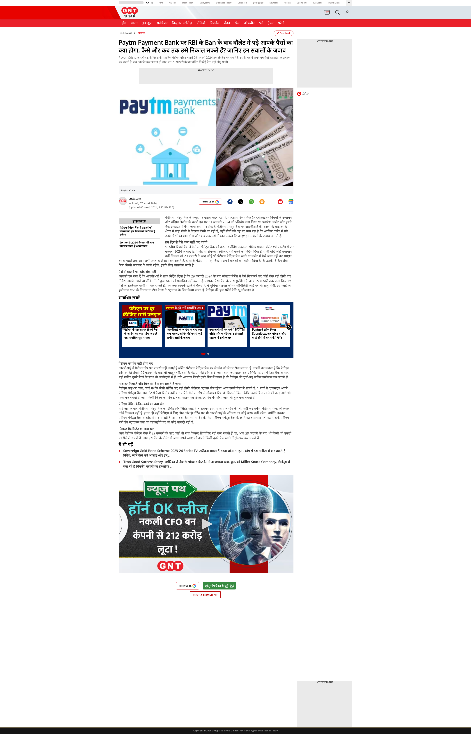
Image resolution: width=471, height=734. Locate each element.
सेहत (227, 23)
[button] (203, 354)
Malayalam (205, 3)
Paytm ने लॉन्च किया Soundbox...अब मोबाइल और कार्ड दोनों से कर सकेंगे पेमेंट (269, 333)
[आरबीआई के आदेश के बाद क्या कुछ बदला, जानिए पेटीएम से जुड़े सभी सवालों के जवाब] (185, 316)
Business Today (223, 3)
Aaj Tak (172, 3)
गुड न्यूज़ (147, 23)
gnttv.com (135, 198)
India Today (187, 3)
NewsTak (274, 3)
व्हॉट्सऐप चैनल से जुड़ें (216, 586)
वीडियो (201, 23)
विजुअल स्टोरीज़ (182, 23)
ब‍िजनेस (214, 23)
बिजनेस (141, 33)
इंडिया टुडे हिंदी (258, 3)
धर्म (261, 23)
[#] (241, 201)
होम (123, 23)
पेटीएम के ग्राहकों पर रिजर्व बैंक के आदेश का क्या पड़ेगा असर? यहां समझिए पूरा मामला (141, 333)
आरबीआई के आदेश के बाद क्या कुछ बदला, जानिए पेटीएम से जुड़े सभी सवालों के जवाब (184, 333)
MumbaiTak (333, 3)
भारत (134, 23)
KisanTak (317, 3)
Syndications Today (268, 730)
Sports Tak (302, 3)
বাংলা (161, 3)
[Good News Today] (129, 16)
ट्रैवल (271, 23)
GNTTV (149, 3)
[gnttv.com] (123, 201)
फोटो (281, 23)
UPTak (287, 3)
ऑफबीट (249, 23)
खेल (237, 23)
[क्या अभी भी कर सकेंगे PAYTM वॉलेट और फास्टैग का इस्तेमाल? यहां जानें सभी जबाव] (227, 316)
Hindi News (125, 33)
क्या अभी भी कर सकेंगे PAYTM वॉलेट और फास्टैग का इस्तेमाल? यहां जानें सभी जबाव (227, 333)
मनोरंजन (162, 23)
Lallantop (242, 3)
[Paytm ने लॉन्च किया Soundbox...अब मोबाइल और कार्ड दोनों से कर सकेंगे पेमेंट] (270, 316)
